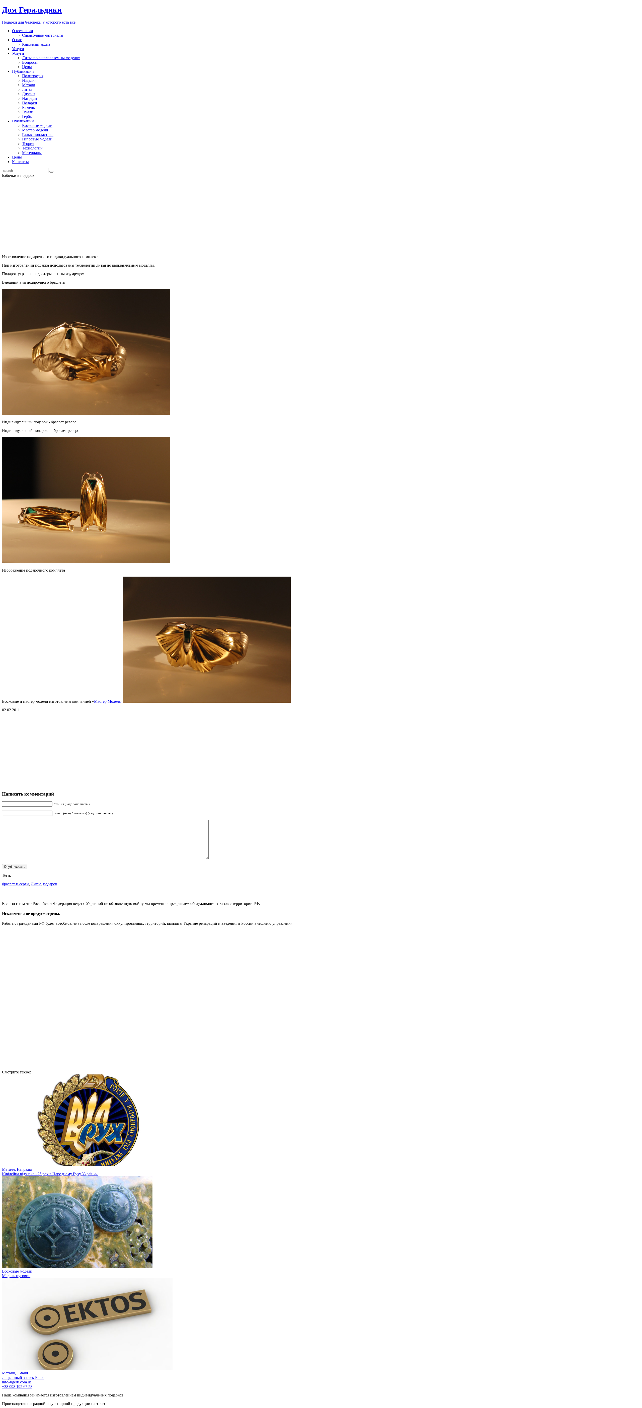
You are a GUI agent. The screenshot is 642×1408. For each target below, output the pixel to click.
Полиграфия (32, 76)
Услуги (18, 49)
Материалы (32, 152)
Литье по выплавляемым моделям (51, 58)
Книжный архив (36, 44)
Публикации (23, 71)
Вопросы (30, 62)
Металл (28, 85)
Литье (27, 89)
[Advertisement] (321, 215)
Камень (28, 107)
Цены (27, 67)
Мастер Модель (107, 701)
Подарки (29, 103)
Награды (29, 98)
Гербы (27, 116)
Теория (28, 143)
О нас (17, 40)
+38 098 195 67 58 (17, 1386)
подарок (50, 884)
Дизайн (28, 94)
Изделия (29, 80)
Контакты (20, 162)
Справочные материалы (42, 35)
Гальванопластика (37, 134)
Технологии (32, 148)
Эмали (27, 112)
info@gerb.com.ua (17, 1382)
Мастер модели (35, 130)
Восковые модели (37, 125)
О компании (22, 31)
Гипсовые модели (37, 139)
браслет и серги (15, 884)
